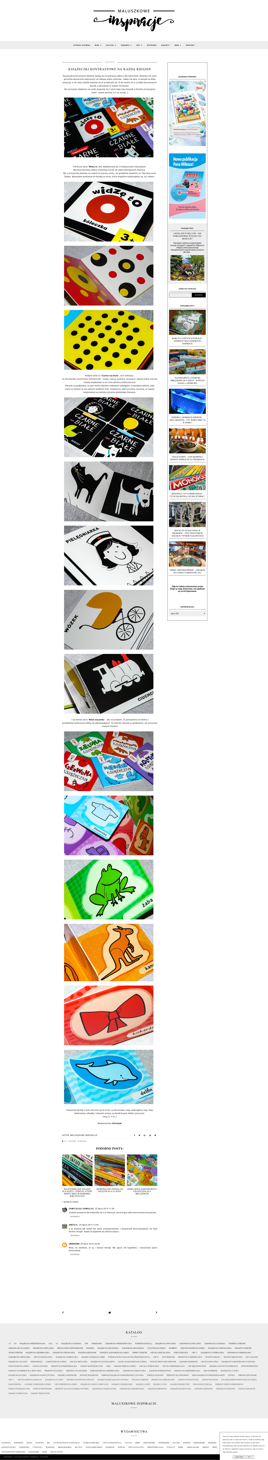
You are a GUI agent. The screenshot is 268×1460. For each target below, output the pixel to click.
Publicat (171, 1447)
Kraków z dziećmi (243, 1348)
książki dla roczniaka (108, 1348)
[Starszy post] (156, 1312)
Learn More (239, 1457)
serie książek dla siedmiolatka (104, 1371)
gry (86, 1344)
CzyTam (128, 1443)
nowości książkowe (89, 1375)
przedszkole (36, 1362)
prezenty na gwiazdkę (76, 1371)
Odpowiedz (75, 1216)
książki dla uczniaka (71, 1344)
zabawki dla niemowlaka (239, 1353)
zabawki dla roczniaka (133, 1348)
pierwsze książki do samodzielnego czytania (123, 1375)
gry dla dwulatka (209, 1362)
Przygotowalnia (136, 1447)
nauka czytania (40, 1366)
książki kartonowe (87, 1353)
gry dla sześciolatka (160, 1353)
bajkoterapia (15, 1384)
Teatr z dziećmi (15, 1353)
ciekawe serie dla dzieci (125, 1366)
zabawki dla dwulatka (190, 1344)
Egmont (186, 1443)
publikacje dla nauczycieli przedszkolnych (129, 1357)
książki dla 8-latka (18, 1375)
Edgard (176, 1443)
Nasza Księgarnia (94, 1447)
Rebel (180, 1447)
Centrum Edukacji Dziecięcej (66, 1443)
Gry (139, 45)
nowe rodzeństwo (249, 1366)
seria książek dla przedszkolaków (208, 1375)
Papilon (121, 1447)
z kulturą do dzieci (156, 1348)
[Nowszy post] (63, 1312)
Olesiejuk (117, 1123)
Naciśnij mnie (148, 173)
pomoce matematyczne (19, 1389)
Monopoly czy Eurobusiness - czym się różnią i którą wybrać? (187, 495)
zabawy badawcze (246, 1389)
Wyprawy (152, 45)
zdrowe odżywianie (247, 1375)
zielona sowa (56, 1452)
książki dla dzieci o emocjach (94, 1384)
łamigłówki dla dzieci (56, 1362)
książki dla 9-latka (54, 1380)
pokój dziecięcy (181, 1353)
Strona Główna (81, 45)
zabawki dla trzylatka (19, 1357)
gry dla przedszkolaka (173, 1366)
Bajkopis (40, 1443)
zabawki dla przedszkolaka (118, 1344)
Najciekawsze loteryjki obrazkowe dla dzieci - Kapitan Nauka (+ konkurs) (187, 380)
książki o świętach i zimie (93, 1357)
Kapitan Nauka (9, 1447)
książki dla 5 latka (230, 1371)
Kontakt (190, 45)
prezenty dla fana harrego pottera (72, 1389)
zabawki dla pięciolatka (134, 1371)
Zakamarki (33, 1452)
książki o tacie (160, 1384)
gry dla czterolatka (149, 1366)
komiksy (173, 1348)
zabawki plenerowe (188, 1362)
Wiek (98, 45)
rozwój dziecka (213, 1357)
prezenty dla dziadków (178, 1375)
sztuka (231, 1375)
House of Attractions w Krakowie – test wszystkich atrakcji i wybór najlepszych (187, 533)
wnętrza (90, 1348)
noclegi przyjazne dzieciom (163, 1362)
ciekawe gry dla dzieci (19, 1348)
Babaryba (18, 1443)
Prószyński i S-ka (155, 1447)
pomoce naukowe (155, 1375)
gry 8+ (156, 1357)
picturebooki (168, 1357)
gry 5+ (11, 1380)
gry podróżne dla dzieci (66, 1384)
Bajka (29, 1443)
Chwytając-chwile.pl (81, 1209)
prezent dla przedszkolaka (64, 1366)
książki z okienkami (67, 1375)
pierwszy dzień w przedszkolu (229, 1384)
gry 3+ (195, 1353)
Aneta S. (73, 1225)
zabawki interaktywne (160, 1371)
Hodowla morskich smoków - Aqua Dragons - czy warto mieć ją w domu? (187, 420)
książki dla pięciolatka (64, 1353)
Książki (111, 45)
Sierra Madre (193, 1447)
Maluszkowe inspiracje (29, 1457)
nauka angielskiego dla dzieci (132, 1362)
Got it (250, 1457)
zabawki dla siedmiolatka (132, 1389)
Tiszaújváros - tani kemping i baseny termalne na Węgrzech (187, 458)
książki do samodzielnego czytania (238, 1362)
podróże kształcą (143, 1344)
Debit (137, 1443)
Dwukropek (163, 1443)
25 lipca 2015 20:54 (90, 1244)
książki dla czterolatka (212, 1353)
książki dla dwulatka (165, 1344)
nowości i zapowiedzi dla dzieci (114, 1353)
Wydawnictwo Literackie (13, 1452)
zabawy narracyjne (18, 1393)
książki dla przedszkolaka (32, 1344)
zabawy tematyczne (40, 1393)
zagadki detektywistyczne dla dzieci (239, 1380)
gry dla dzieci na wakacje (30, 1380)
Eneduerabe (199, 1443)
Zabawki (126, 45)
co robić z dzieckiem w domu (38, 1384)
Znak (44, 1452)
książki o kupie (143, 1384)
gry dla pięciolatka (43, 1357)
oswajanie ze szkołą (202, 1384)
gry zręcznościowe (197, 1366)
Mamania (50, 1447)
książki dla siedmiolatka (38, 1353)
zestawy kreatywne (233, 1357)
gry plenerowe (210, 1371)
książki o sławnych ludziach (80, 1380)
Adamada (6, 1443)
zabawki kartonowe (157, 1389)
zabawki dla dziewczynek (104, 1389)
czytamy (73, 1141)
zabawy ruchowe (210, 1380)
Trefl (214, 1447)
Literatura (24, 1447)
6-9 (15, 1344)
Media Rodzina (64, 1447)
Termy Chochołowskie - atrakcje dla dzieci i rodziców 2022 (187, 571)
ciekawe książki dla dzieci (192, 1348)
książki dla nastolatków (103, 1362)
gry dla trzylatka (79, 1362)
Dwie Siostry (149, 1443)
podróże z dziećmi (237, 1344)
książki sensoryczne (180, 1384)
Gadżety (165, 45)
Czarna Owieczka (91, 1443)
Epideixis (212, 1443)
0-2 (65, 1141)
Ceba (108, 1366)
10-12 (50, 1344)
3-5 (10, 1344)
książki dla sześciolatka (220, 1348)
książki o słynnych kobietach (223, 1366)
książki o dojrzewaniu (122, 1384)
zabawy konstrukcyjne (91, 1366)
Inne (177, 45)
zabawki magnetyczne (180, 1389)
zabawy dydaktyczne (188, 1380)
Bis (48, 1443)
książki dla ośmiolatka (67, 1357)
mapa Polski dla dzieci (19, 1366)
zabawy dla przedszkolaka (187, 1371)
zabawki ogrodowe (203, 1389)
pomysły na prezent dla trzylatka (25, 1371)
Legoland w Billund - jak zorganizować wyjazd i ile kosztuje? (187, 236)
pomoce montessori (42, 1389)
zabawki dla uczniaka (214, 1344)
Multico (78, 1447)
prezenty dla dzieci (54, 1371)
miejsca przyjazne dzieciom (70, 1348)
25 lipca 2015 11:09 (104, 1209)
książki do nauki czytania (42, 1375)
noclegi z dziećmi (140, 1380)
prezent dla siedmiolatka (190, 1357)
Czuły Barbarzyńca (112, 1443)
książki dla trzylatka (43, 1348)
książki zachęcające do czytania (113, 1380)
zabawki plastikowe (225, 1389)
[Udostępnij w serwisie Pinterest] (155, 1136)
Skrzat (206, 1447)
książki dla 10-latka (18, 1362)
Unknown (74, 1244)
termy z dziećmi (139, 1353)
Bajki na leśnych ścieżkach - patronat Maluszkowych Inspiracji (187, 341)
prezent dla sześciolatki (163, 1380)
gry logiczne (252, 1357)
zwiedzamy (97, 1344)
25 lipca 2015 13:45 (89, 1225)
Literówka (38, 1447)
